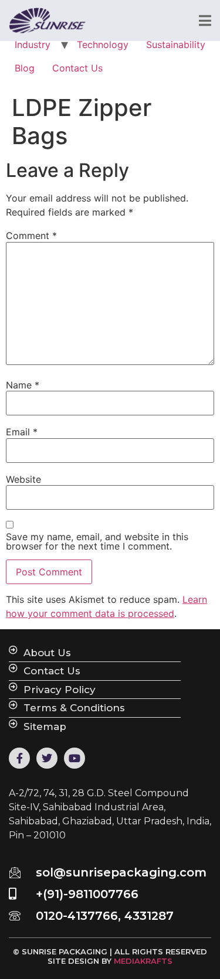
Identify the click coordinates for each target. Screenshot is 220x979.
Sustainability (175, 44)
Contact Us (77, 68)
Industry (32, 44)
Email (22, 431)
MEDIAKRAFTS (143, 961)
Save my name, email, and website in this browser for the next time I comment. (97, 541)
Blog (25, 68)
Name (22, 385)
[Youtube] (74, 758)
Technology (102, 44)
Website (23, 479)
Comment (31, 235)
